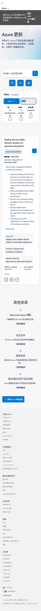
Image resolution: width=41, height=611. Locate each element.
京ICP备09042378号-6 (19, 603)
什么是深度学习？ (8, 566)
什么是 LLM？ (7, 574)
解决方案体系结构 (8, 486)
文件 (4, 522)
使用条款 (20, 600)
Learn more (10, 228)
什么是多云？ (6, 559)
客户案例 (5, 440)
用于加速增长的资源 (8, 483)
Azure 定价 (6, 454)
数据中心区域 (6, 428)
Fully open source (16, 218)
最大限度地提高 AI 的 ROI (10, 469)
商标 (26, 600)
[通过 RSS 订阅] (20, 83)
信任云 (4, 432)
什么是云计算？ (7, 555)
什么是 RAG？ (7, 581)
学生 (4, 533)
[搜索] (35, 73)
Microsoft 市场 (7, 508)
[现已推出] (30, 116)
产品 (4, 450)
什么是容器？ (6, 577)
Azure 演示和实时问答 (9, 494)
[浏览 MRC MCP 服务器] (29, 83)
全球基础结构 (6, 425)
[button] (12, 83)
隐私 (15, 600)
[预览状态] (21, 119)
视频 (4, 545)
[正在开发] (10, 119)
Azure (4, 8)
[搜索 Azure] (2, 3)
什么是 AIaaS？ (7, 570)
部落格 (4, 526)
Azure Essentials (7, 436)
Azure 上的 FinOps (8, 465)
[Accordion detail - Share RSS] (11, 279)
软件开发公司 (6, 504)
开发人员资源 (6, 530)
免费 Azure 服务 (7, 457)
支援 (4, 490)
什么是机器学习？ (8, 562)
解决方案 (5, 479)
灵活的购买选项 (7, 461)
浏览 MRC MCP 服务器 (31, 17)
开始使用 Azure (7, 421)
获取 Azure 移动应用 (15, 399)
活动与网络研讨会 (8, 537)
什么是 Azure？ (7, 417)
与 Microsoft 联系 (8, 600)
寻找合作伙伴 (6, 512)
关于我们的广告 (7, 603)
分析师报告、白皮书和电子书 (11, 541)
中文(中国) (9, 587)
